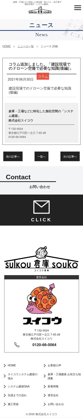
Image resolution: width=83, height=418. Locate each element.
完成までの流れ (17, 395)
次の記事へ (70, 156)
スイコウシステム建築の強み (22, 376)
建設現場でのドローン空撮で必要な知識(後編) (40, 89)
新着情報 (53, 386)
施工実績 (13, 404)
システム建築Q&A (19, 386)
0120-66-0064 (44, 344)
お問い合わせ (56, 404)
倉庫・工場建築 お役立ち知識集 (64, 376)
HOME (7, 46)
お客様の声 (54, 365)
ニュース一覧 (26, 46)
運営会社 (53, 395)
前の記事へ (13, 156)
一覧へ (41, 156)
